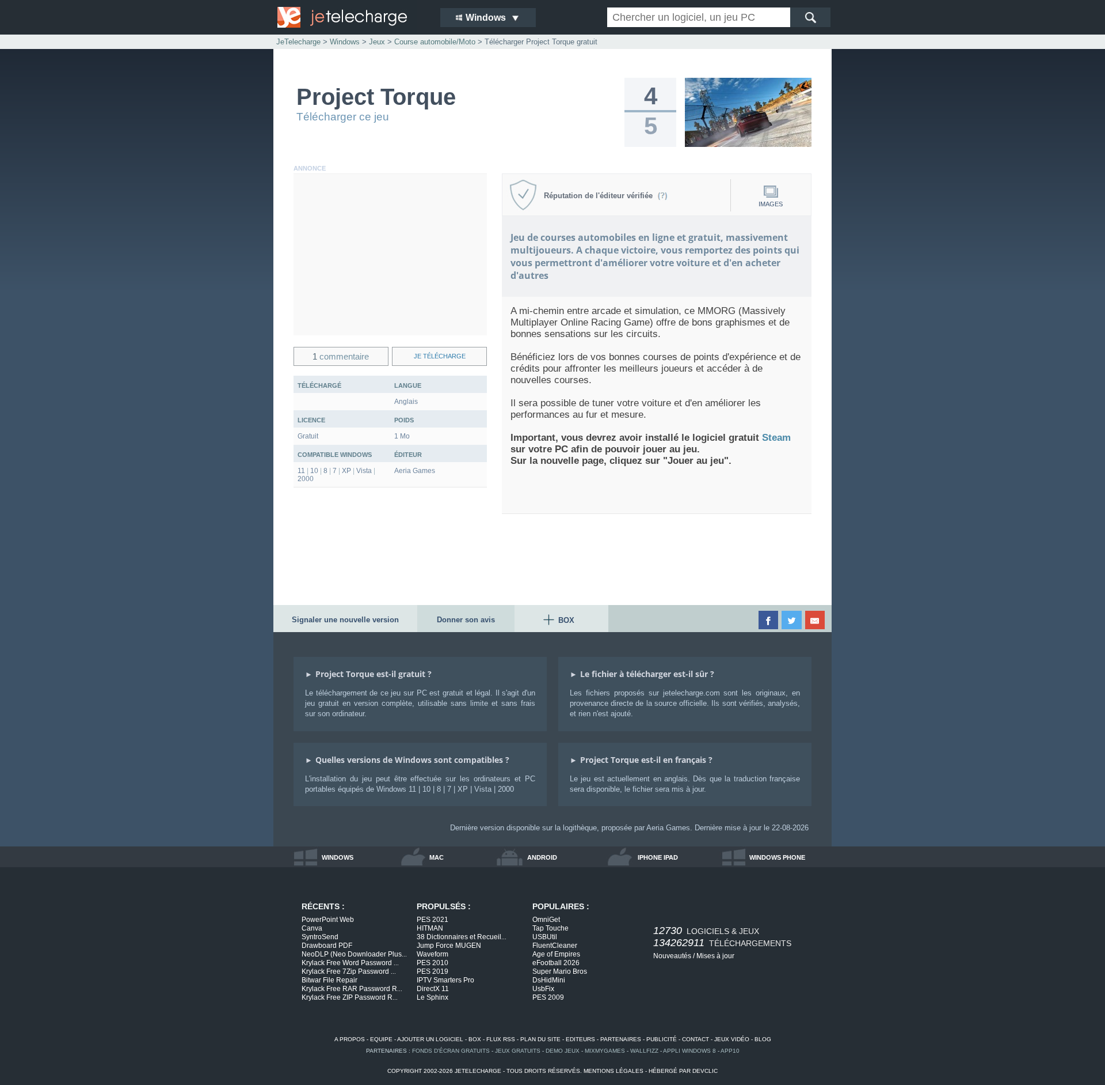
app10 (730, 1051)
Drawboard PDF (327, 946)
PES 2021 (432, 920)
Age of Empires (556, 954)
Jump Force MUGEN (449, 946)
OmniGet (546, 920)
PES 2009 (548, 997)
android (542, 857)
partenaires (620, 1039)
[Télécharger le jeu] (748, 145)
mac (436, 857)
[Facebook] (769, 620)
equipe (381, 1039)
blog (763, 1039)
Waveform (432, 954)
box (474, 1039)
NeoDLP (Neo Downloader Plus (354, 954)
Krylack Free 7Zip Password (349, 971)
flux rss (500, 1039)
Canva (312, 928)
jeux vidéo (731, 1039)
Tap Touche (550, 928)
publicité (661, 1039)
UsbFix (543, 989)
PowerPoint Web (328, 920)
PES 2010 (432, 963)
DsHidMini (548, 980)
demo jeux (563, 1051)
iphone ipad (658, 857)
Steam (776, 437)
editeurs (580, 1039)
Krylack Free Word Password (350, 963)
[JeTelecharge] (351, 17)
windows (337, 857)
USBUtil (544, 937)
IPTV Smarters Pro (445, 980)
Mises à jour (715, 956)
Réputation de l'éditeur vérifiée (600, 195)
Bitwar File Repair (329, 980)
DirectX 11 (433, 989)
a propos (349, 1039)
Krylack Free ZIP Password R (350, 997)
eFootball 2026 (556, 963)
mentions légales (613, 1071)
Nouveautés (672, 956)
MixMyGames (605, 1051)
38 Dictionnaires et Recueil (461, 937)
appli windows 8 (689, 1051)
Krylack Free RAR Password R (352, 989)
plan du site (540, 1039)
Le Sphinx (432, 997)
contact (695, 1039)
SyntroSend (320, 937)
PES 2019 (432, 971)
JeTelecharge (298, 41)
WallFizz (644, 1051)
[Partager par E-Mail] (815, 620)
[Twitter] (792, 620)
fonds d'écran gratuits (451, 1051)
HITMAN (430, 928)
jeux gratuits (517, 1051)
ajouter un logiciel (430, 1039)
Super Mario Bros (559, 971)
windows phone (777, 857)
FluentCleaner (554, 946)
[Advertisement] (390, 254)
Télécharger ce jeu (342, 117)
